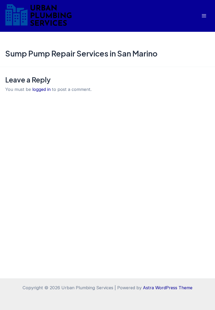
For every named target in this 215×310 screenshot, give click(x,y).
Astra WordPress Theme (167, 287)
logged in (41, 89)
